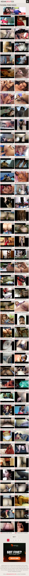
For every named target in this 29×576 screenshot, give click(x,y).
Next (14, 537)
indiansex (7, 1)
